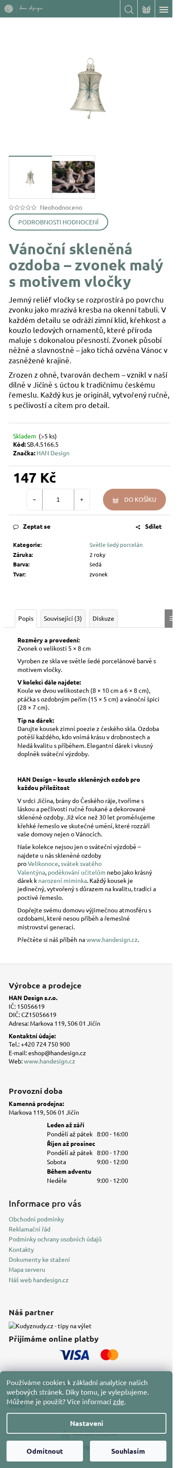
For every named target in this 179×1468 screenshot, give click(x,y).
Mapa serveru (27, 1269)
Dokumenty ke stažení (39, 1259)
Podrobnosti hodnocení (58, 222)
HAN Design (53, 453)
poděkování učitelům (77, 872)
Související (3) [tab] (63, 618)
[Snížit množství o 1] (35, 499)
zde (118, 1401)
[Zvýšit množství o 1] (82, 499)
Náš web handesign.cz (39, 1280)
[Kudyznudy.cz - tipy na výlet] (50, 1325)
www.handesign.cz (112, 939)
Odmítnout (45, 1450)
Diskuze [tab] (103, 618)
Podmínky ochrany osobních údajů (55, 1239)
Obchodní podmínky (36, 1219)
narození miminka (62, 880)
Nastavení (86, 1423)
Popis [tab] (25, 618)
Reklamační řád (29, 1229)
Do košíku (140, 499)
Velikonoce (43, 863)
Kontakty (21, 1249)
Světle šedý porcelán (116, 544)
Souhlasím (128, 1450)
